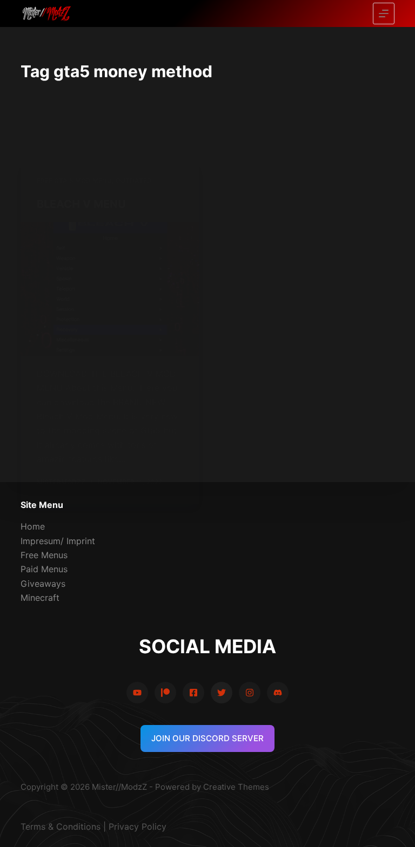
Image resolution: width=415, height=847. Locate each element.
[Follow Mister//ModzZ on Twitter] (221, 692)
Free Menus (44, 555)
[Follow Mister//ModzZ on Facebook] (193, 692)
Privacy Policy (137, 826)
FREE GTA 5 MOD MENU (74, 181)
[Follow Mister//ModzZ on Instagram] (249, 692)
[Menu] (383, 13)
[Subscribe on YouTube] (137, 692)
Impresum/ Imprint (58, 541)
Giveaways (43, 583)
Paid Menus (44, 569)
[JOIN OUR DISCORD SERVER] (278, 692)
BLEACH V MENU (81, 204)
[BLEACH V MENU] (110, 289)
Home (33, 526)
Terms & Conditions (61, 826)
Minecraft (40, 597)
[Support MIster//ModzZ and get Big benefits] (165, 692)
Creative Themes (236, 787)
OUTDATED (134, 181)
